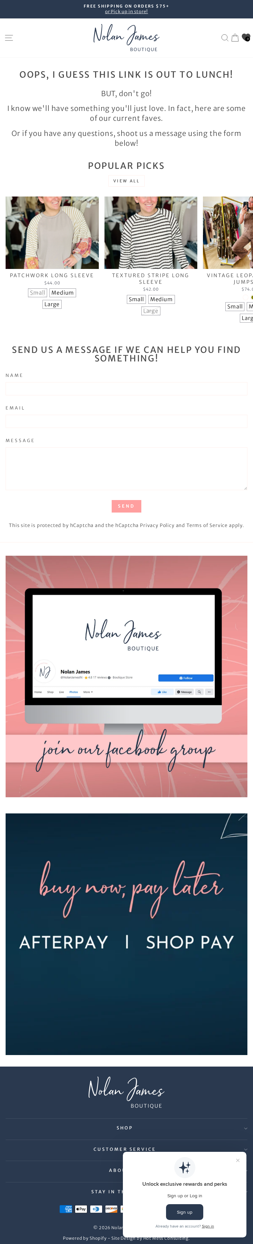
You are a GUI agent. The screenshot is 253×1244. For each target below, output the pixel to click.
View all (126, 180)
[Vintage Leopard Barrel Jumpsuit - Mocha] (245, 297)
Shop (125, 1128)
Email (15, 408)
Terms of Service (207, 525)
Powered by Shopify (85, 1238)
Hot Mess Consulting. (166, 1238)
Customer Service (125, 1149)
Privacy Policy (157, 525)
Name (15, 375)
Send (126, 506)
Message (20, 440)
